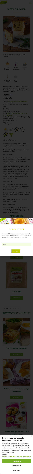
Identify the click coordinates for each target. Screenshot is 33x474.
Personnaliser (16, 465)
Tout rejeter (16, 470)
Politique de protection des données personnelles (16, 456)
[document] (16, 237)
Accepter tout (17, 461)
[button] (31, 220)
